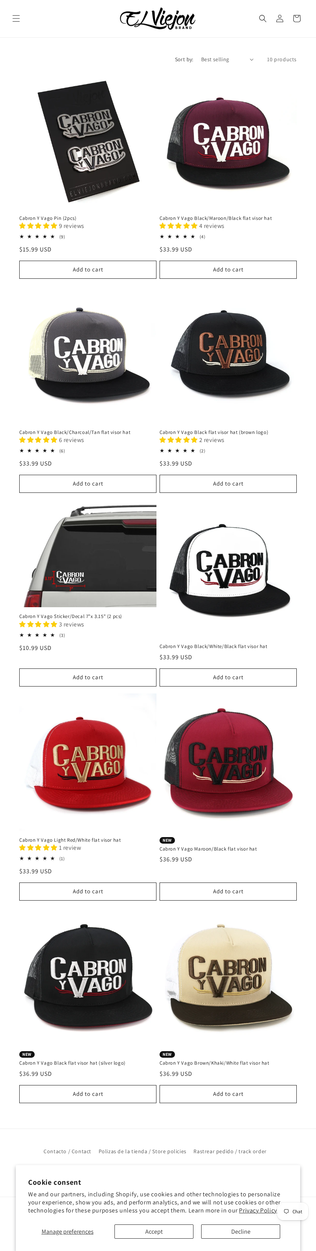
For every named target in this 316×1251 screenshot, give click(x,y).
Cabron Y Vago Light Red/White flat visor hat (70, 840)
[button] (16, 18)
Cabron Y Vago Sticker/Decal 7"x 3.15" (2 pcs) (70, 616)
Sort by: (184, 59)
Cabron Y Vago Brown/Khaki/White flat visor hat (214, 1059)
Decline (240, 1232)
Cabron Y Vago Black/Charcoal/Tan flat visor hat (74, 432)
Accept (154, 1232)
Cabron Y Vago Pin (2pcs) (47, 218)
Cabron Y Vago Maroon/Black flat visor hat (208, 844)
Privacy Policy (258, 1210)
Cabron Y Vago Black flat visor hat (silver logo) (72, 1059)
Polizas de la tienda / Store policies (143, 1151)
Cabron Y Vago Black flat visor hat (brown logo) (214, 432)
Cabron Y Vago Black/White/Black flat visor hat (213, 646)
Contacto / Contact (67, 1151)
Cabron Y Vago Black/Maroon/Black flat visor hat (216, 218)
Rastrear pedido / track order (229, 1151)
